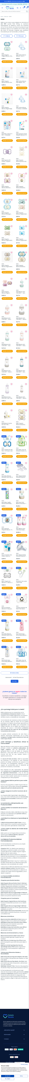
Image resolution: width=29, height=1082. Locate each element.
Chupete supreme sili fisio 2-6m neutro (21, 608)
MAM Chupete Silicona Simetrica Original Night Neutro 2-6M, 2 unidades (21, 424)
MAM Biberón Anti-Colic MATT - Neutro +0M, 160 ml (21, 319)
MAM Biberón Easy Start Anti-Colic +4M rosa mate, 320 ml (7, 398)
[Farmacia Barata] (10, 7)
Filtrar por (21, 36)
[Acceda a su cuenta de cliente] (20, 7)
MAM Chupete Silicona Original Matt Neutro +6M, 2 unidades (7, 266)
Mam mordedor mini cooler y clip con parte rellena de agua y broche (7, 555)
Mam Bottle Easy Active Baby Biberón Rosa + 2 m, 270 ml (21, 634)
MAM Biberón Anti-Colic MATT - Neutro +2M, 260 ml (7, 371)
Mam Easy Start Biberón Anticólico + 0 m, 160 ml (21, 503)
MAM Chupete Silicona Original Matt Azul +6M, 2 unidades (21, 240)
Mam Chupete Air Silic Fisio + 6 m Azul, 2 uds (7, 450)
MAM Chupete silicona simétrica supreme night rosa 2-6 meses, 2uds (7, 187)
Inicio (2, 16)
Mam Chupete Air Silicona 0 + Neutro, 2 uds (7, 582)
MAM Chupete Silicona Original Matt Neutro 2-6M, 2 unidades (7, 240)
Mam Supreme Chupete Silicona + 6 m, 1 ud (7, 529)
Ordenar (7, 36)
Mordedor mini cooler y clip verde (21, 582)
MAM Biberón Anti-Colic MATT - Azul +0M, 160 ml (20, 292)
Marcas (6, 16)
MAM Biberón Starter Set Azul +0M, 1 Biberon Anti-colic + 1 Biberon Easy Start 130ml (7, 424)
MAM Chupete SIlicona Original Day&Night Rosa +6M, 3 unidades (7, 292)
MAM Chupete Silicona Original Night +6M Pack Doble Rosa (7, 108)
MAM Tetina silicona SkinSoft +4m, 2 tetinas (21, 55)
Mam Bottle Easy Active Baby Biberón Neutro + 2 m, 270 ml (7, 661)
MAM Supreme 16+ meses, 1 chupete (6, 161)
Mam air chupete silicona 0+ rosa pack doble (7, 608)
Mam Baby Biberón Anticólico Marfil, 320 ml (7, 634)
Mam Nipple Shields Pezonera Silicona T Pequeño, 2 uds (21, 555)
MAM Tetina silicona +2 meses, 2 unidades (21, 108)
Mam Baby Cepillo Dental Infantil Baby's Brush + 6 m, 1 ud (7, 503)
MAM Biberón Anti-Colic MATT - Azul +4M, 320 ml (20, 371)
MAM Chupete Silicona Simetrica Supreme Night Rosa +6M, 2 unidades (21, 187)
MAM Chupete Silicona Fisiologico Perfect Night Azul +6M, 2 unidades (6, 213)
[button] (26, 7)
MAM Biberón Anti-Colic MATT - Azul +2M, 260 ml (6, 345)
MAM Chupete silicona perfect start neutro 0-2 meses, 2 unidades (21, 161)
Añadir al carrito (7, 61)
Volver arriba (15, 673)
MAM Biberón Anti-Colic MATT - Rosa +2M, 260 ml (21, 345)
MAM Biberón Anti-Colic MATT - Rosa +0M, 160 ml (6, 319)
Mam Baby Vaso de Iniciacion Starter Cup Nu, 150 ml (21, 450)
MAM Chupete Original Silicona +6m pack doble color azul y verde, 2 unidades (7, 55)
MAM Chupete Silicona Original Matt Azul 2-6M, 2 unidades (21, 213)
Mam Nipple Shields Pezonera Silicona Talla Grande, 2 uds (21, 476)
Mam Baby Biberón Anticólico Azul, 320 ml (7, 476)
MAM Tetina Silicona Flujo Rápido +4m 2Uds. (21, 82)
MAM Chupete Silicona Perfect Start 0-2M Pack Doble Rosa (7, 82)
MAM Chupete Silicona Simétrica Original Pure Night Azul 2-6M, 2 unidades (21, 266)
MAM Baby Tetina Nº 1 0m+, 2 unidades (7, 134)
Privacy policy (24, 1064)
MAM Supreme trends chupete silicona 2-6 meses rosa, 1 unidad (21, 134)
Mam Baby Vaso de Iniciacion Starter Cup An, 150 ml (21, 661)
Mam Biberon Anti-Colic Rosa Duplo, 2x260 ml (20, 529)
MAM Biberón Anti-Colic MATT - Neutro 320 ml (21, 398)
